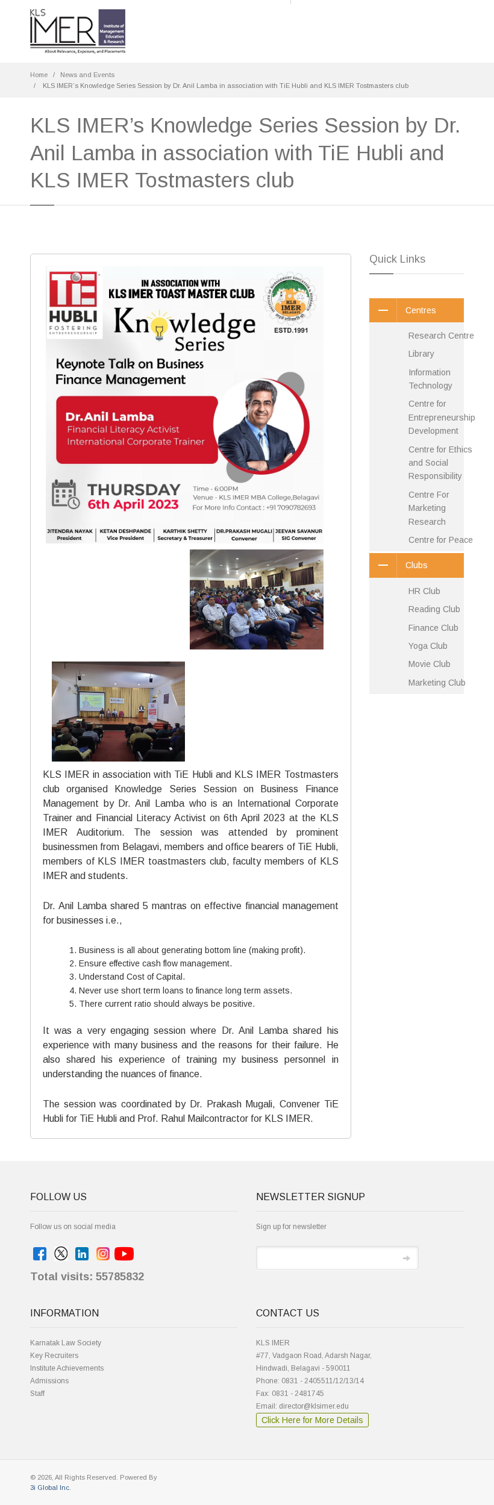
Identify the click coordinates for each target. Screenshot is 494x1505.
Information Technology (430, 379)
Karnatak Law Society (65, 1343)
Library (421, 353)
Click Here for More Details (312, 1420)
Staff (37, 1393)
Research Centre (441, 335)
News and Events (87, 74)
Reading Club (434, 609)
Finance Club (433, 628)
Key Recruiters (54, 1355)
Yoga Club (428, 646)
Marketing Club (437, 682)
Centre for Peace (440, 540)
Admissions (49, 1381)
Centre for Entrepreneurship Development (441, 417)
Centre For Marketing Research (428, 508)
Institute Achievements (67, 1368)
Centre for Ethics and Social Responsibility (440, 463)
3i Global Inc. (50, 1487)
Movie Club (429, 664)
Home (39, 74)
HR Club (424, 591)
